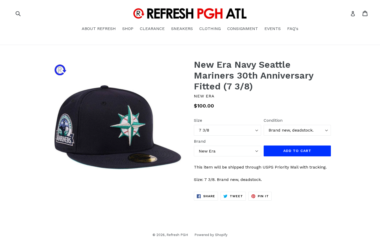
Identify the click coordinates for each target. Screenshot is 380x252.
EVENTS (272, 28)
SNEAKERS (182, 28)
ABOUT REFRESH (99, 28)
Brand (200, 141)
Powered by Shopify (210, 235)
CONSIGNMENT (242, 28)
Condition (273, 120)
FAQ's (292, 28)
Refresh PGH (177, 235)
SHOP (127, 28)
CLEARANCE (152, 28)
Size (198, 120)
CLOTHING (210, 28)
